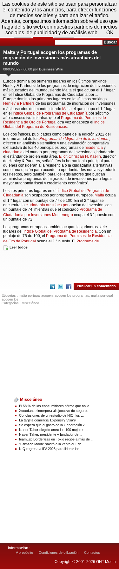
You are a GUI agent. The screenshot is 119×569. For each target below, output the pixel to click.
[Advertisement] (59, 266)
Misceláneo (30, 303)
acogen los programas (72, 295)
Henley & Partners (19, 103)
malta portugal (102, 295)
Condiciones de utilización (58, 552)
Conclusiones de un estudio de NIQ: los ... (51, 415)
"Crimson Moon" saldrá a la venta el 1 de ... (52, 444)
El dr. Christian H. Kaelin (80, 156)
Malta (67, 109)
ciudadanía (13, 152)
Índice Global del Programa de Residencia (60, 231)
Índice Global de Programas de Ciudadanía (51, 113)
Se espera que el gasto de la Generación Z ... (54, 425)
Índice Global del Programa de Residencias (54, 124)
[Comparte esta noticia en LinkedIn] (52, 286)
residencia (94, 147)
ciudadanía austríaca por (47, 205)
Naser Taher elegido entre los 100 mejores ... (53, 430)
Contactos (92, 552)
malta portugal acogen (36, 295)
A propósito (24, 552)
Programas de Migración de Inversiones (73, 138)
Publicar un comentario (96, 286)
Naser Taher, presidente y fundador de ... (50, 434)
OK (110, 32)
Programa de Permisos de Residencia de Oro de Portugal (54, 120)
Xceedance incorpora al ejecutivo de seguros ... (55, 411)
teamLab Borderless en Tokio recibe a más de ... (56, 439)
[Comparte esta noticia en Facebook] (68, 286)
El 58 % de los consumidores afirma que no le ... (56, 406)
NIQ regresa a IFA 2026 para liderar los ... (51, 449)
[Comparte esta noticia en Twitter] (60, 286)
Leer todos (19, 247)
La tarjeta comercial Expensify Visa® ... (49, 420)
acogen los (10, 299)
